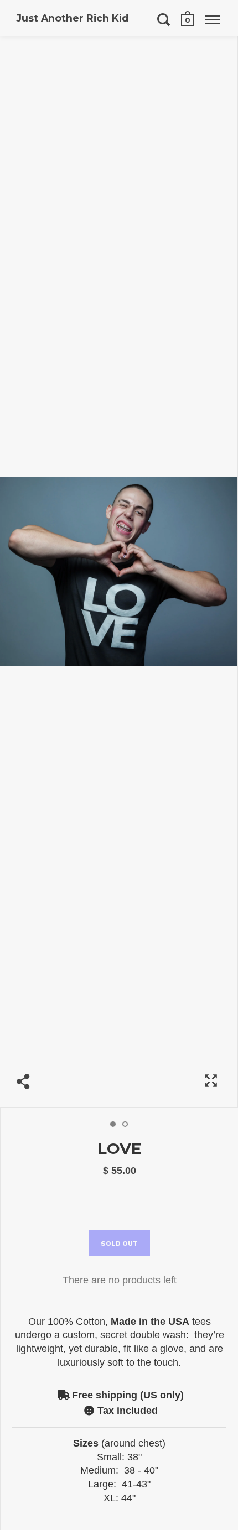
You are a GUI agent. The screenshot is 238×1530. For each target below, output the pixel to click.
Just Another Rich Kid (72, 18)
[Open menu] (212, 19)
